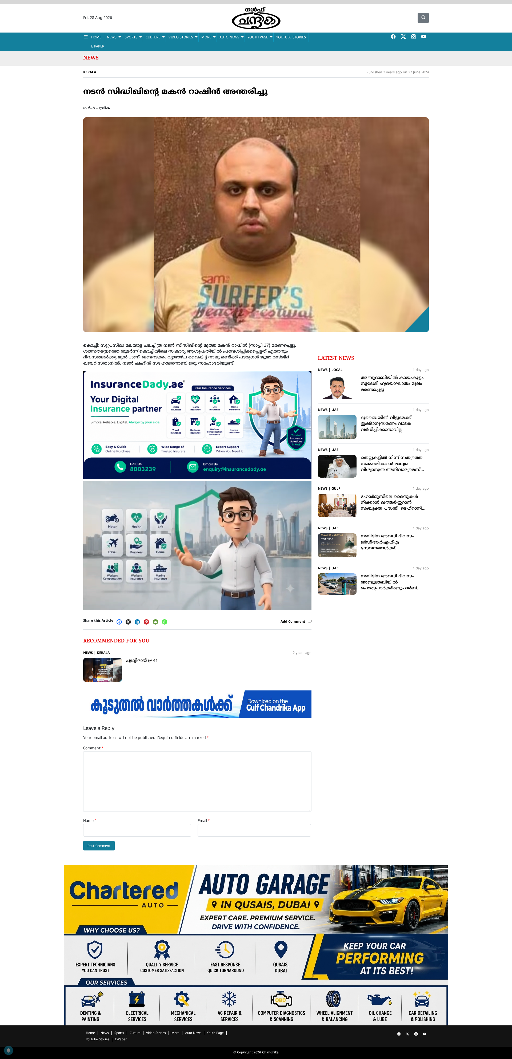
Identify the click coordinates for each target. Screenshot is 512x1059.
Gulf (335, 489)
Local (336, 370)
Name (89, 821)
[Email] (157, 622)
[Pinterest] (148, 622)
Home (90, 1033)
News (91, 58)
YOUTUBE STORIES (291, 37)
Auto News (229, 37)
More (175, 1033)
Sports (119, 1033)
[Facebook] (121, 622)
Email (204, 821)
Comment (93, 748)
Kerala (89, 72)
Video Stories (156, 1033)
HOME (96, 37)
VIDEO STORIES (181, 37)
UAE (334, 410)
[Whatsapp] (166, 622)
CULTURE (153, 37)
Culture (135, 1033)
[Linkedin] (139, 622)
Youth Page (257, 37)
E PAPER (97, 47)
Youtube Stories (97, 1040)
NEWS (112, 37)
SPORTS (131, 37)
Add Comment (293, 622)
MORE (206, 37)
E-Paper (121, 1040)
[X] (130, 622)
